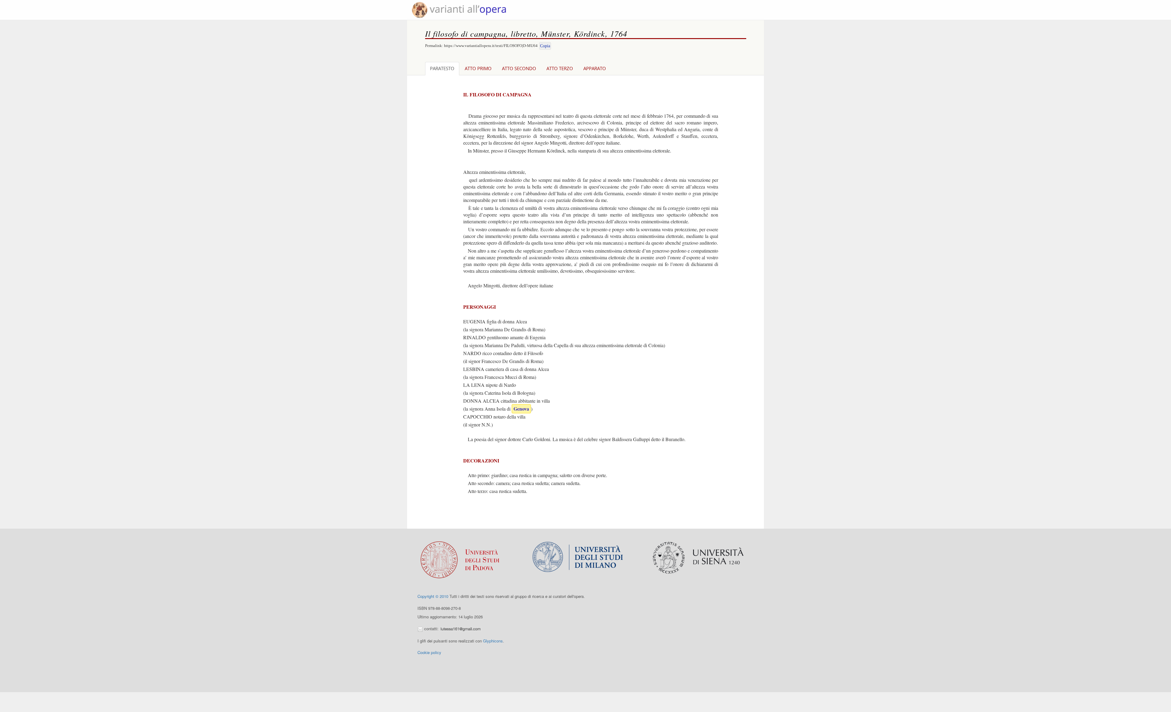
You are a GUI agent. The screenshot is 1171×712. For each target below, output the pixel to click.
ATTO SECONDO (519, 68)
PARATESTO (442, 68)
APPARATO (594, 68)
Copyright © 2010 (432, 596)
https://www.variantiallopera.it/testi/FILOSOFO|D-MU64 (491, 45)
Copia (545, 46)
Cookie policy (429, 652)
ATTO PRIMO (478, 68)
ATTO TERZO (559, 68)
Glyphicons (493, 641)
